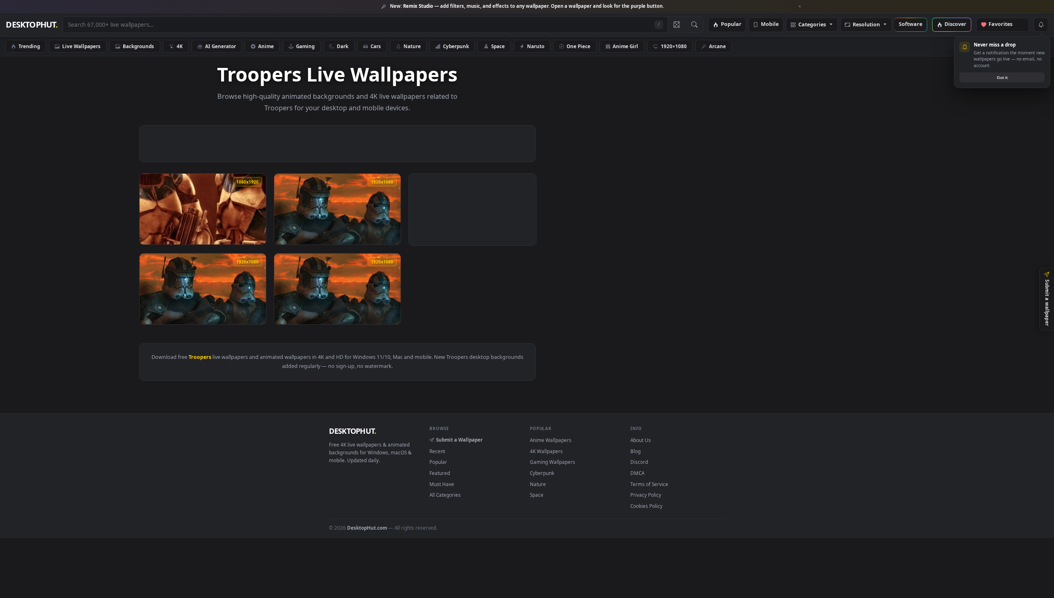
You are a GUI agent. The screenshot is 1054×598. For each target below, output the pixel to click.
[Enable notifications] (1041, 25)
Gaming (305, 46)
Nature (412, 46)
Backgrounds (138, 46)
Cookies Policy (646, 506)
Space (498, 46)
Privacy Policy (645, 494)
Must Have (441, 484)
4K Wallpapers (546, 451)
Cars (376, 46)
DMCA (637, 473)
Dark (342, 46)
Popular (731, 24)
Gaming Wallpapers (552, 461)
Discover (955, 24)
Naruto (535, 46)
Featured (439, 473)
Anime (266, 46)
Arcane (717, 46)
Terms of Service (649, 484)
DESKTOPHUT (352, 431)
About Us (640, 440)
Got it (1002, 77)
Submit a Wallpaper (459, 439)
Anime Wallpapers (550, 440)
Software (910, 24)
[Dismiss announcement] (799, 6)
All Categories (445, 494)
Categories (812, 24)
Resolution (866, 24)
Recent (437, 451)
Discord (639, 461)
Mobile (770, 24)
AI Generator (220, 46)
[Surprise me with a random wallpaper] (676, 25)
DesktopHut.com (367, 527)
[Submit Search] (694, 25)
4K (180, 46)
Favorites (1004, 24)
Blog (635, 451)
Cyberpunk (456, 46)
